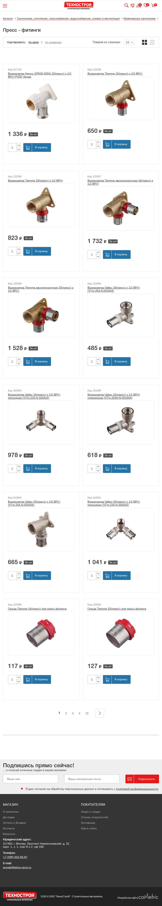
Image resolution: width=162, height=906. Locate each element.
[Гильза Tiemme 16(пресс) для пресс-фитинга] (41, 633)
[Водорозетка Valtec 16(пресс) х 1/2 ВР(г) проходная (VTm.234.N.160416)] (41, 422)
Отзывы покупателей (94, 817)
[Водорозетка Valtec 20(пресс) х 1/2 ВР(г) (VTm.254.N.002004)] (41, 529)
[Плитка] (144, 42)
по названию (53, 42)
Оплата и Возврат (14, 822)
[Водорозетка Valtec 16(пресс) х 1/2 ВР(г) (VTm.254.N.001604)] (121, 315)
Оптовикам (88, 822)
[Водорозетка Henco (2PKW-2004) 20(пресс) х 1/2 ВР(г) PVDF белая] (41, 101)
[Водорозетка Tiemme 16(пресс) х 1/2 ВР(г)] (121, 98)
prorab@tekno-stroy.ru (17, 867)
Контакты (9, 828)
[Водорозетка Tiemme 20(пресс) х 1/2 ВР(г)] (41, 205)
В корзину (41, 147)
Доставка (9, 817)
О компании (11, 811)
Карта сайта (89, 828)
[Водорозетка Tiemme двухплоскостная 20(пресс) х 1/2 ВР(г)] (41, 315)
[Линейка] (152, 42)
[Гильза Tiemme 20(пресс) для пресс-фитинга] (121, 633)
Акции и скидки (90, 811)
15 (87, 713)
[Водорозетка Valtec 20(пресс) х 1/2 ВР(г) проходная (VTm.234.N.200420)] (121, 529)
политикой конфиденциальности (137, 788)
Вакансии (9, 833)
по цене (33, 42)
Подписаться (146, 779)
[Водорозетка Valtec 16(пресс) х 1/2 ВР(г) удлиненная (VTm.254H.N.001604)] (121, 422)
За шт (33, 134)
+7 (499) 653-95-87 (15, 857)
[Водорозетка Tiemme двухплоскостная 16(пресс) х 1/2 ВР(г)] (121, 208)
